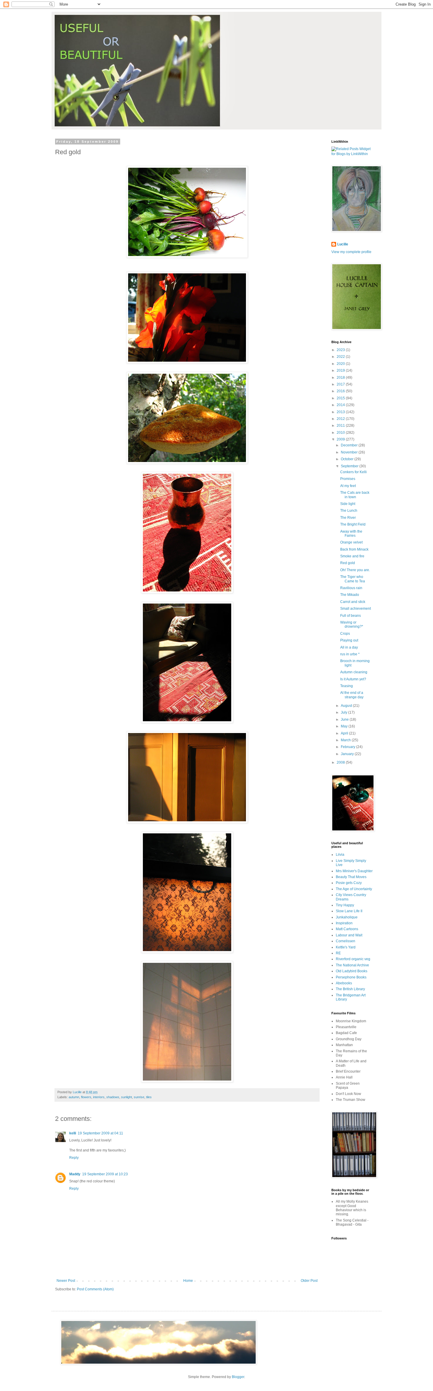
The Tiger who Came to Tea (352, 579)
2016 (341, 391)
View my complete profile (351, 252)
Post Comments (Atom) (95, 1289)
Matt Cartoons (347, 929)
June (345, 719)
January (348, 754)
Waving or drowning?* (351, 624)
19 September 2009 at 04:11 (100, 1133)
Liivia (340, 854)
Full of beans (350, 616)
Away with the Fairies (351, 533)
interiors (99, 1097)
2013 (341, 412)
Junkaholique (347, 917)
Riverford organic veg (353, 959)
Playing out (349, 640)
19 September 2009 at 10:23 (105, 1174)
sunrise (139, 1097)
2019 (341, 370)
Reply (74, 1158)
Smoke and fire (352, 556)
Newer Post (66, 1281)
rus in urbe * (350, 654)
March (346, 740)
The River (348, 518)
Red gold (347, 563)
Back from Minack (354, 549)
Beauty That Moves (351, 877)
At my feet (348, 486)
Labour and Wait (349, 935)
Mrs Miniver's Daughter (354, 871)
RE (338, 953)
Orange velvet (351, 542)
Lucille (342, 244)
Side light (347, 504)
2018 (341, 377)
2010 (341, 433)
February (348, 747)
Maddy (74, 1174)
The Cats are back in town (354, 495)
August (347, 706)
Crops (345, 633)
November (349, 452)
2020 (341, 364)
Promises (347, 479)
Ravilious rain (351, 588)
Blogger (238, 1377)
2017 (341, 384)
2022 (341, 357)
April (345, 733)
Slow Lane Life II (349, 911)
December (349, 445)
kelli (72, 1133)
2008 (341, 762)
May (344, 726)
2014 (341, 405)
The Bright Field (353, 524)
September (350, 466)
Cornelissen (345, 941)
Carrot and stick (352, 602)
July (344, 712)
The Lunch (348, 510)
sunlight (126, 1097)
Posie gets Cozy (349, 883)
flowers (86, 1097)
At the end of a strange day (351, 695)
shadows (112, 1097)
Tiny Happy (345, 905)
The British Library (350, 989)
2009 (341, 439)
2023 (341, 350)
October (347, 459)
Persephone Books (351, 977)
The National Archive (352, 965)
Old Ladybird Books (351, 971)
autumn (74, 1097)
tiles (149, 1097)
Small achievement (355, 608)
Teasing (346, 686)
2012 (341, 419)
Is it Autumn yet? (353, 679)
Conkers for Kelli (353, 472)
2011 (341, 425)
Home (188, 1281)
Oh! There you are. (355, 570)
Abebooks (344, 983)
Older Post (309, 1281)
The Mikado (349, 595)
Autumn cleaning (353, 672)
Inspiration (344, 923)
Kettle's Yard (346, 947)
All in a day (349, 647)
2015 (341, 398)
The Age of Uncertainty (354, 889)
